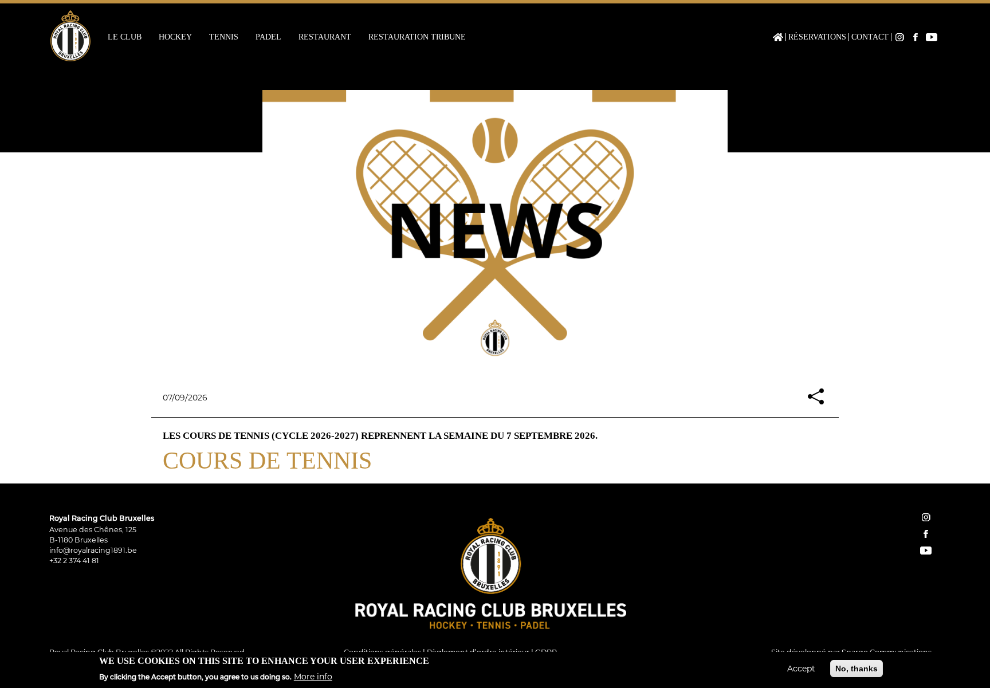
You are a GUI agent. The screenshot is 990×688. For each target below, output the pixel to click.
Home (778, 37)
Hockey (175, 37)
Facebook (915, 37)
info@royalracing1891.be (93, 550)
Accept (801, 668)
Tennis (223, 37)
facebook (926, 534)
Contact (870, 37)
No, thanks (856, 668)
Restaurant (324, 37)
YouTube (931, 37)
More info (313, 676)
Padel (268, 37)
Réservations (817, 37)
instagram (926, 517)
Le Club (125, 37)
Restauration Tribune (417, 37)
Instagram (899, 37)
